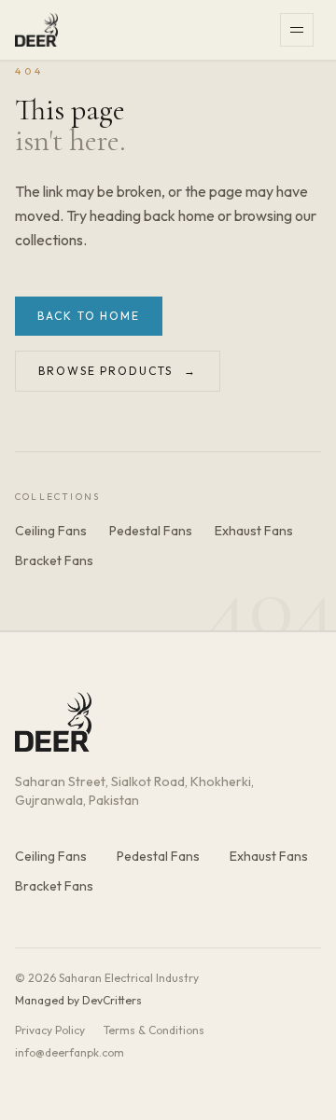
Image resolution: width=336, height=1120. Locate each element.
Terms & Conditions (154, 1030)
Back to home (88, 316)
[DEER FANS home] (36, 30)
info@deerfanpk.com (69, 1052)
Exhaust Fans (254, 530)
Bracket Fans (54, 560)
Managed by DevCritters (78, 1000)
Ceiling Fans (51, 530)
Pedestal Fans (150, 530)
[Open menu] (300, 29)
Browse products (117, 371)
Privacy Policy (50, 1030)
